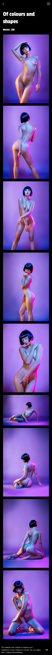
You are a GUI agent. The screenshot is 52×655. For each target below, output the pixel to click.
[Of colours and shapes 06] (26, 410)
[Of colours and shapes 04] (26, 287)
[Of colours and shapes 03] (26, 215)
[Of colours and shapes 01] (26, 68)
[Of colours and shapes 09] (26, 604)
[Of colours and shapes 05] (26, 358)
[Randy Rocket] (3, 4)
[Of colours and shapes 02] (26, 142)
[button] (48, 3)
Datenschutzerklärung (14, 652)
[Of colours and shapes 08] (26, 533)
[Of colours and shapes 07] (26, 462)
